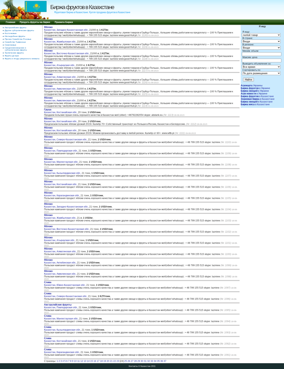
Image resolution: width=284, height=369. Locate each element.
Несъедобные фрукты (15, 36)
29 (138, 361)
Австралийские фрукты (15, 27)
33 (152, 361)
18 (101, 361)
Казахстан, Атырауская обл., (60, 64)
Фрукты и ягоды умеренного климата (22, 59)
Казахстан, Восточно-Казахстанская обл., (67, 52)
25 (125, 361)
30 (142, 361)
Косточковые (11, 33)
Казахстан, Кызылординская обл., (63, 171)
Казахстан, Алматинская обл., (60, 75)
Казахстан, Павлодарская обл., (61, 149)
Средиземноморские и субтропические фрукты (16, 49)
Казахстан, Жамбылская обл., (60, 40)
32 (148, 361)
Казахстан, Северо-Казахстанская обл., (66, 138)
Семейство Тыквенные (15, 42)
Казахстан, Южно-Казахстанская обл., (65, 283)
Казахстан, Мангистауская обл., (61, 160)
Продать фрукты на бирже (35, 22)
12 (81, 361)
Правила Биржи (64, 22)
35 (158, 361)
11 (78, 361)
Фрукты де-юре (12, 56)
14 (88, 361)
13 (85, 361)
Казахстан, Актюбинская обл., (60, 261)
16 (95, 361)
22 (114, 361)
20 (108, 361)
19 (104, 361)
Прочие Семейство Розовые (18, 39)
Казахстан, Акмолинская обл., (60, 87)
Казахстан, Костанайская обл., (61, 111)
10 (75, 361)
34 (155, 361)
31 (145, 361)
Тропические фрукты (14, 53)
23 (117, 361)
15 (91, 361)
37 (165, 361)
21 (111, 361)
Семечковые (10, 45)
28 (135, 361)
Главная (10, 22)
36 (161, 361)
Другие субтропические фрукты (19, 30)
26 (129, 361)
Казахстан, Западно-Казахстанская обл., (66, 28)
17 (98, 361)
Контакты (133, 366)
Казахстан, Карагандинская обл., (62, 194)
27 (132, 361)
